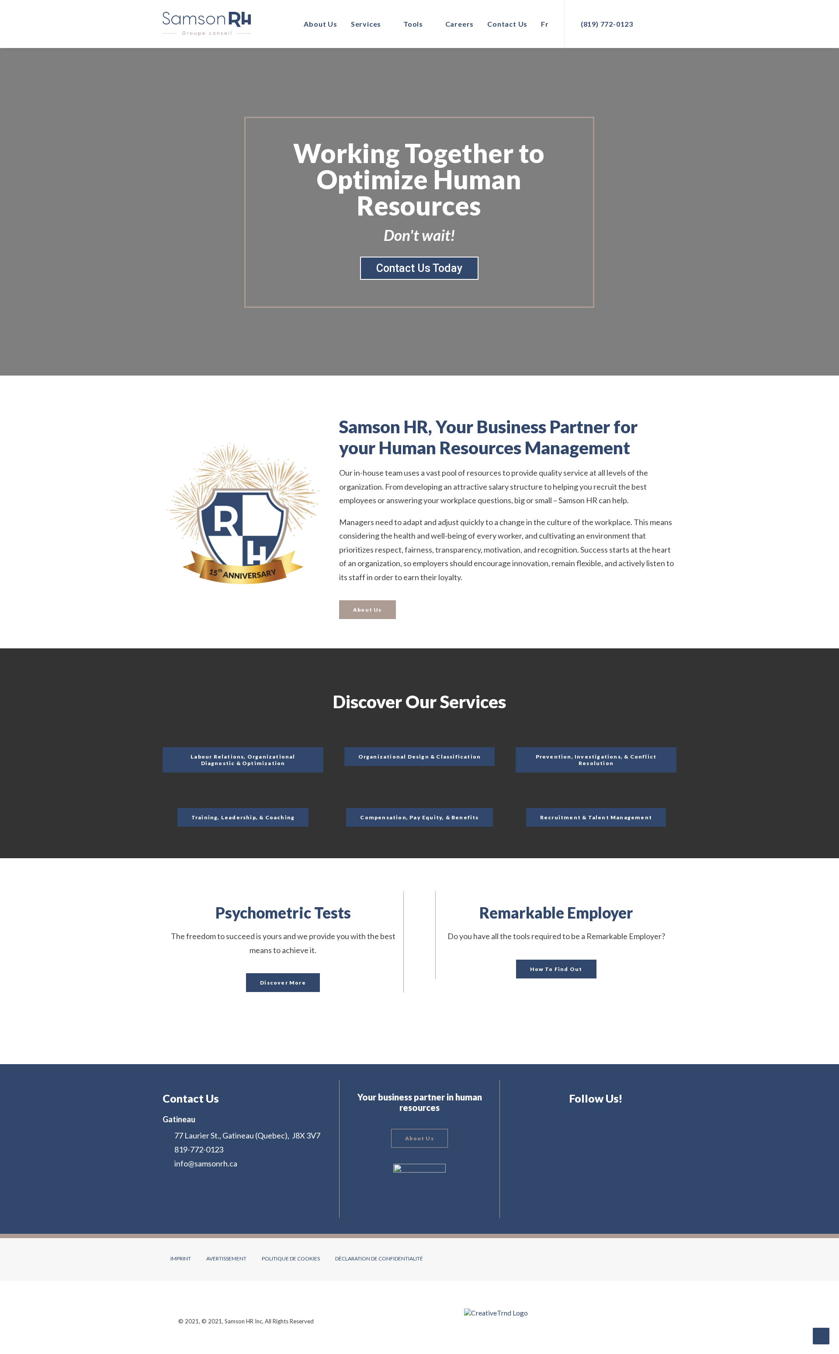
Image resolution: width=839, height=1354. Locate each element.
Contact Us (507, 24)
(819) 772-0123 (607, 24)
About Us (320, 24)
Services (366, 24)
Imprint (180, 1258)
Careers (459, 24)
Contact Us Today (419, 268)
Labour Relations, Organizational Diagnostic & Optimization (244, 759)
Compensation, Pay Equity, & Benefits (419, 817)
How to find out (556, 969)
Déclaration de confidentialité (379, 1258)
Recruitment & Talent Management (596, 817)
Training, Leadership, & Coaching (243, 817)
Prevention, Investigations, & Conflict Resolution (597, 759)
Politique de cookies (291, 1258)
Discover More (283, 982)
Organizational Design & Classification (419, 756)
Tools (413, 24)
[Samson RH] (207, 24)
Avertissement (226, 1258)
